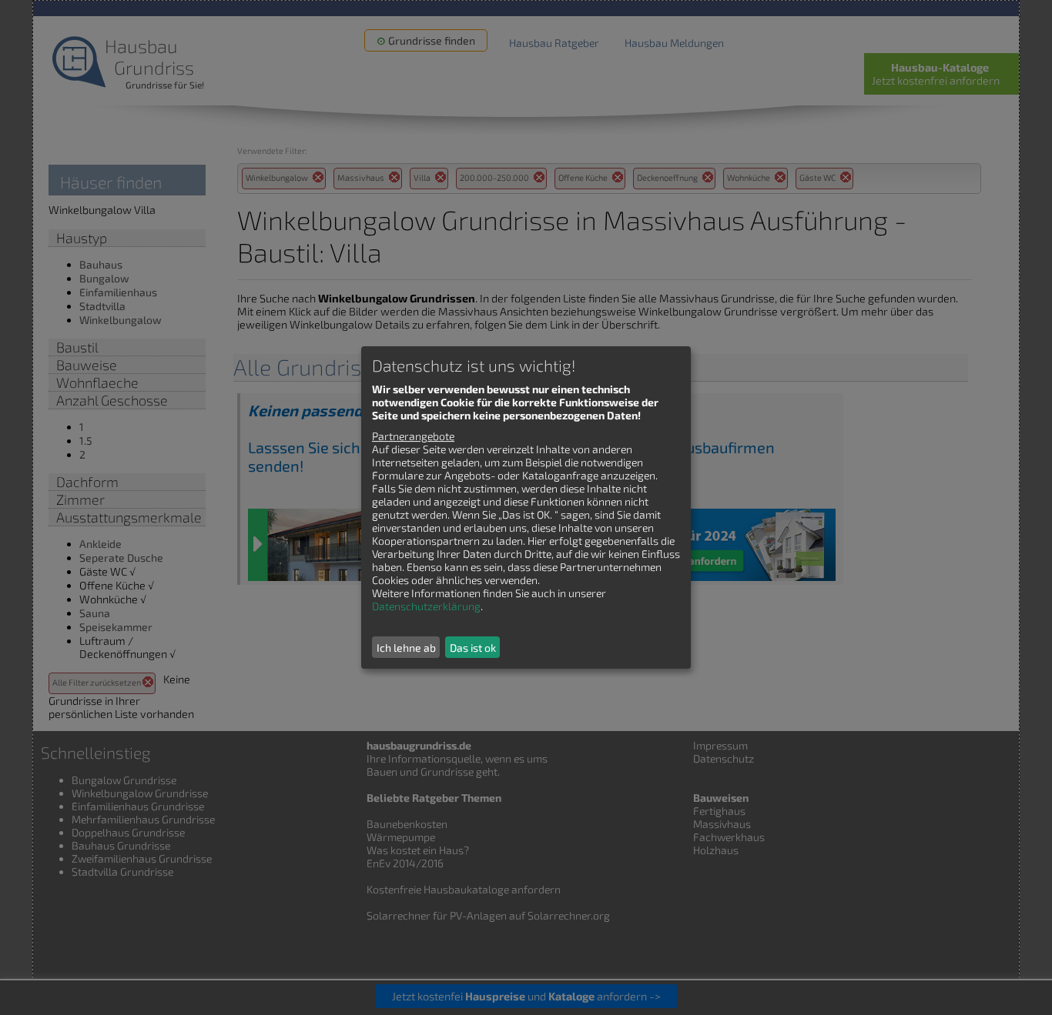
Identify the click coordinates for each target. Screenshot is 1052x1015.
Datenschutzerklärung (426, 606)
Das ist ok (473, 647)
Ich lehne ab (406, 647)
